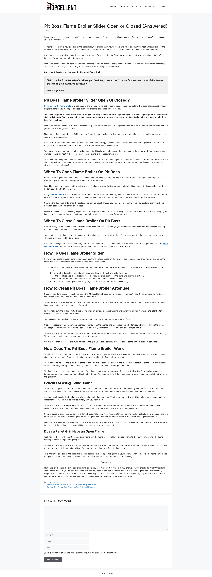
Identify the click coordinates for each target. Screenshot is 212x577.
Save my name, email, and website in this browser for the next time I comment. (82, 553)
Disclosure (112, 6)
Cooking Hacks (52, 482)
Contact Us (136, 6)
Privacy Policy (150, 6)
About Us (124, 6)
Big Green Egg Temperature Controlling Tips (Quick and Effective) (71, 487)
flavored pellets (57, 194)
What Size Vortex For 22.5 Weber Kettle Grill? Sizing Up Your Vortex (72, 485)
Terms (163, 6)
